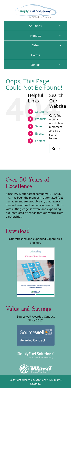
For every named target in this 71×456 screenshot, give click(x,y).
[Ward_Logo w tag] (35, 365)
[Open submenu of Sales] (60, 45)
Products (40, 119)
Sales (38, 126)
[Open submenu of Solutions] (60, 26)
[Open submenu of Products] (60, 35)
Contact (40, 141)
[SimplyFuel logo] (36, 352)
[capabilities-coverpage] (35, 249)
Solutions (41, 111)
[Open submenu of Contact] (60, 64)
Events (39, 133)
